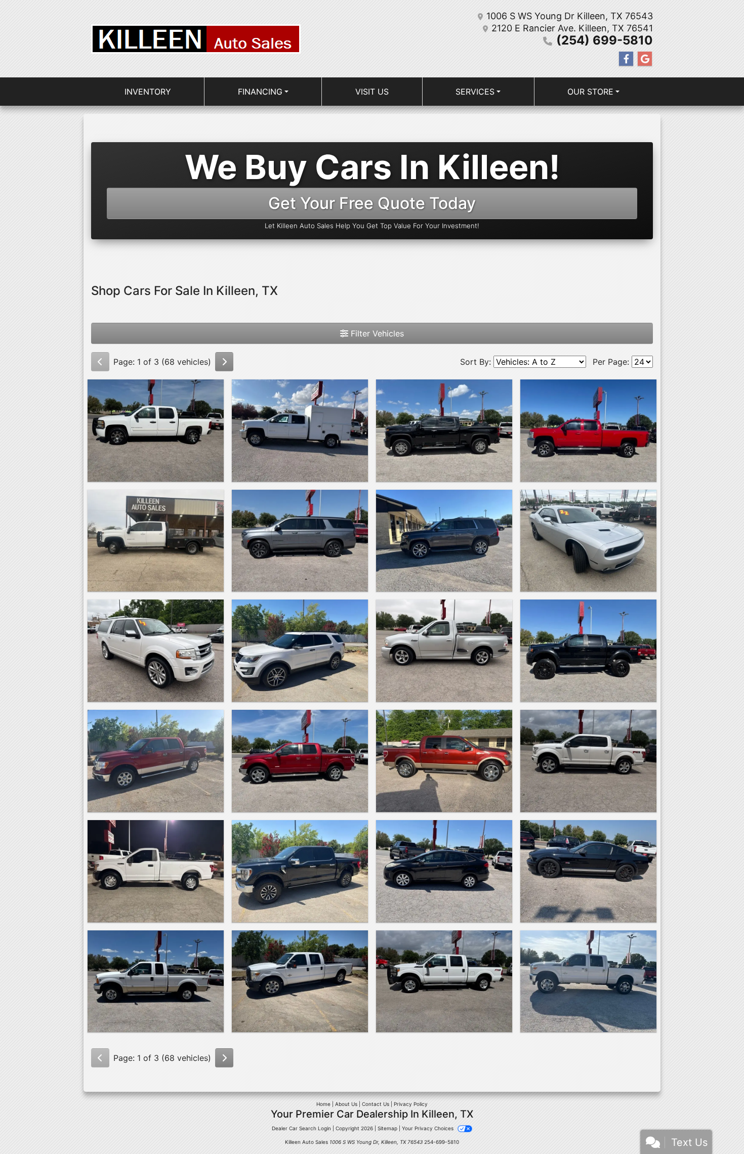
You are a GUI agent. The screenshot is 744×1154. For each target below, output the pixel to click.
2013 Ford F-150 (155, 719)
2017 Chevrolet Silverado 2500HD (300, 394)
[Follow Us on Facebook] (626, 59)
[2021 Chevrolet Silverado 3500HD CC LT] (156, 541)
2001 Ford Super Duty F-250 (156, 945)
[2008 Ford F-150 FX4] (588, 651)
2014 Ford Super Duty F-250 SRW (300, 945)
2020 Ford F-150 (155, 829)
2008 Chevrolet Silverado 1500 (155, 394)
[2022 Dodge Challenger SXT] (588, 541)
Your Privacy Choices (428, 1128)
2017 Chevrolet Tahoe (444, 499)
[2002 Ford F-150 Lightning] (444, 651)
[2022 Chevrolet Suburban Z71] (300, 541)
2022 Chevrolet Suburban (300, 499)
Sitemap (387, 1128)
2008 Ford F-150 (588, 609)
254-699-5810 (441, 1142)
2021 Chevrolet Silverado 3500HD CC (155, 505)
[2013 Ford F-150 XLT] (156, 761)
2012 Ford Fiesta (444, 829)
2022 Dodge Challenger (588, 499)
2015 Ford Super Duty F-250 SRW (444, 945)
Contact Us (375, 1104)
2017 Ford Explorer (300, 609)
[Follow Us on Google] (645, 59)
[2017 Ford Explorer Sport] (300, 651)
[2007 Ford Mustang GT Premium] (588, 871)
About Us (346, 1104)
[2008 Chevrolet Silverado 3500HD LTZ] (588, 430)
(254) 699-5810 (604, 40)
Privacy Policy (411, 1104)
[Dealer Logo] (196, 39)
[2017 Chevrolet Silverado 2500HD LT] (300, 430)
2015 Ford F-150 (588, 719)
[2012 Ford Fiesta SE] (444, 871)
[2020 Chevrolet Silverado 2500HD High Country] (444, 430)
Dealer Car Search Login (301, 1128)
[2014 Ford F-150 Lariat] (300, 761)
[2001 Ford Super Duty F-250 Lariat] (156, 981)
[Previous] (100, 361)
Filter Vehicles (376, 333)
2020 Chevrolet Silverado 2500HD (444, 394)
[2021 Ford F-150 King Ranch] (300, 871)
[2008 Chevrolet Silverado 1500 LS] (156, 430)
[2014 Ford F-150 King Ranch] (444, 761)
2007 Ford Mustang (588, 829)
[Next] (224, 361)
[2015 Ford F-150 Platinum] (588, 761)
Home (323, 1104)
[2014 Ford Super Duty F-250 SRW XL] (300, 981)
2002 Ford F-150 (444, 609)
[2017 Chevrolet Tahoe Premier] (444, 541)
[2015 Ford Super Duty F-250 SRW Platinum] (588, 981)
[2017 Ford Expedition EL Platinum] (156, 651)
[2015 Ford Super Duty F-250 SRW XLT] (444, 981)
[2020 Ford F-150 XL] (156, 871)
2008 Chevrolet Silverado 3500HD (588, 394)
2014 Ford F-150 (300, 719)
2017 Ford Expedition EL (156, 609)
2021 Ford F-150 (300, 829)
